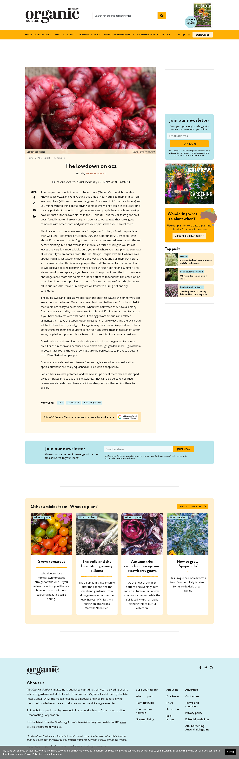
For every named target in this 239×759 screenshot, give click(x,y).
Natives (184, 256)
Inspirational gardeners (191, 287)
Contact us (192, 696)
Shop (164, 34)
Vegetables (59, 158)
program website (50, 727)
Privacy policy (193, 713)
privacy (172, 153)
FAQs (169, 703)
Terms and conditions (192, 704)
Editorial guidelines (197, 719)
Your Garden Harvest (118, 34)
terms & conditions (195, 155)
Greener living (146, 34)
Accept (230, 751)
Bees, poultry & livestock (191, 272)
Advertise (191, 689)
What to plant (64, 34)
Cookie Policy (31, 754)
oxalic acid (73, 402)
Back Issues (170, 717)
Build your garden (37, 34)
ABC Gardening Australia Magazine (197, 727)
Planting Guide (88, 34)
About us (172, 689)
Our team (172, 696)
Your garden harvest (144, 711)
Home (30, 158)
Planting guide (145, 703)
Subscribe (202, 35)
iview (123, 722)
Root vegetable (92, 402)
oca (61, 402)
